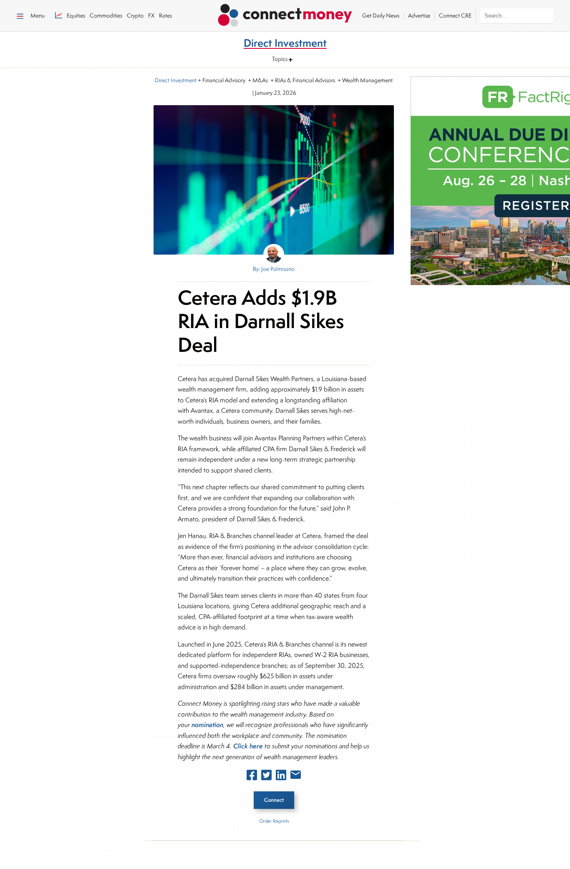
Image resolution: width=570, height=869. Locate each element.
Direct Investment (176, 80)
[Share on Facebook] (252, 776)
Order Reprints (274, 821)
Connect (274, 799)
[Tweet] (266, 776)
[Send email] (295, 776)
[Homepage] (285, 14)
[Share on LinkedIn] (281, 776)
